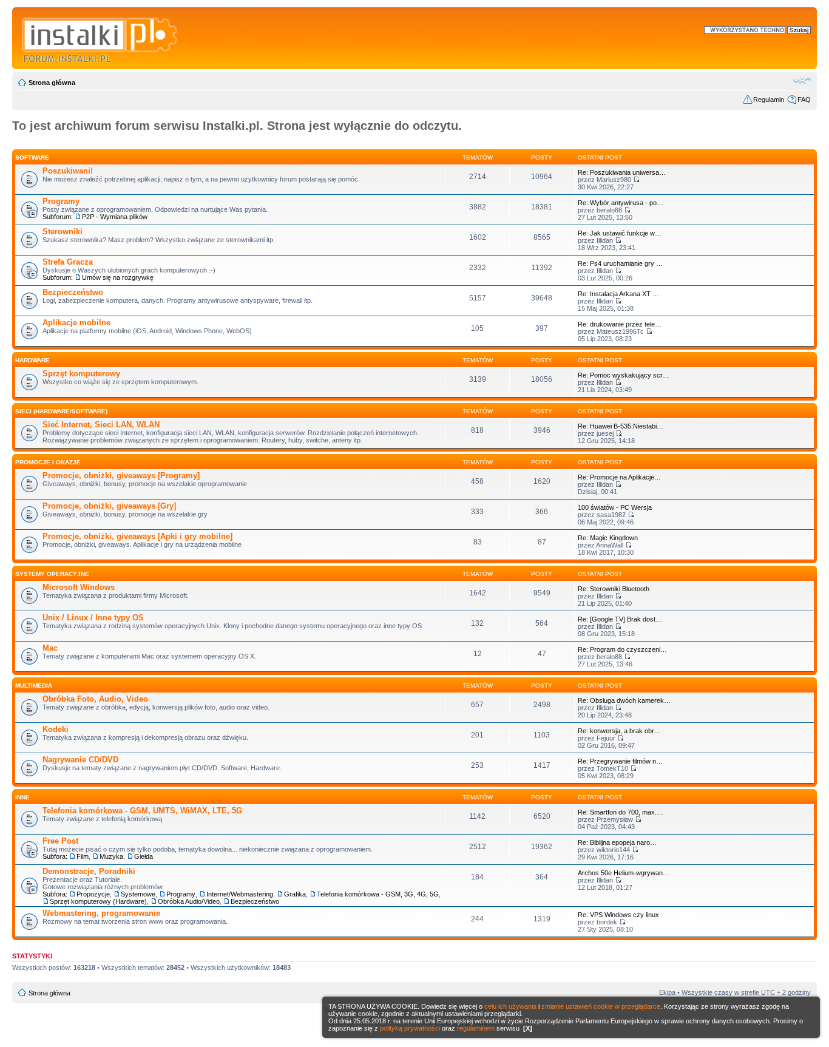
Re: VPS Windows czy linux (618, 914)
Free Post (60, 840)
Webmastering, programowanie (101, 913)
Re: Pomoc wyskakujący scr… (623, 375)
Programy (61, 201)
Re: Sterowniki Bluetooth (613, 588)
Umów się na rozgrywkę (118, 277)
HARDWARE (32, 360)
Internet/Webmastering (239, 894)
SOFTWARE (32, 157)
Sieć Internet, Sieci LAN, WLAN (101, 424)
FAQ (804, 99)
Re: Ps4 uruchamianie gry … (620, 263)
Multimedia (33, 685)
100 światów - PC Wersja (615, 507)
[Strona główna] (100, 38)
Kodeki (55, 729)
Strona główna (52, 82)
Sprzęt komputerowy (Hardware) (98, 901)
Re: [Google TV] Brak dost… (620, 619)
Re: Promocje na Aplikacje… (619, 477)
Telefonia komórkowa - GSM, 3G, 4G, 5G (378, 894)
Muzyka (111, 856)
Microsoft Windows (78, 587)
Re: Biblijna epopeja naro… (617, 842)
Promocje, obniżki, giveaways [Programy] (121, 475)
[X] (527, 1028)
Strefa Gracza (67, 261)
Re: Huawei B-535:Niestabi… (620, 426)
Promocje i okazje (48, 462)
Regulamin (768, 99)
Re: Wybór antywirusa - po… (620, 202)
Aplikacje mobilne (76, 322)
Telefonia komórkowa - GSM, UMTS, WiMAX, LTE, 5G (142, 810)
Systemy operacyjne (52, 574)
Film (82, 856)
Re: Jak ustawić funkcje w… (620, 233)
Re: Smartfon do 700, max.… (620, 812)
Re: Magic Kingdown (608, 537)
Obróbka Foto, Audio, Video (95, 698)
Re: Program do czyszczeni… (622, 649)
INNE (22, 797)
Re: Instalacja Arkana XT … (618, 293)
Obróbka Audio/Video (189, 901)
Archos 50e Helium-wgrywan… (623, 872)
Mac (50, 647)
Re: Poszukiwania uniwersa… (622, 172)
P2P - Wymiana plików (114, 216)
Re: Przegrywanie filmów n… (620, 761)
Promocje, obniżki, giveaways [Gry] (109, 505)
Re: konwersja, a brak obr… (619, 730)
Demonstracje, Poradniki (88, 871)
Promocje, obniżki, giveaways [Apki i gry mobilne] (137, 536)
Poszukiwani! (67, 170)
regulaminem (476, 1028)
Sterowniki (62, 231)
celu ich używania (510, 1006)
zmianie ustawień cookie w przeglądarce (600, 1006)
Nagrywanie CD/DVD (80, 759)
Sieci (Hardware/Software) (61, 411)
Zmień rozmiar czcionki (802, 80)
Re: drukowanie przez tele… (620, 324)
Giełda (143, 856)
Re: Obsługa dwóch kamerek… (624, 700)
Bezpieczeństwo (72, 292)
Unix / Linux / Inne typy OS (93, 617)
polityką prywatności (410, 1028)
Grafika (295, 894)
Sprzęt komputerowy (81, 373)
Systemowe (138, 894)
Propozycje (93, 894)
